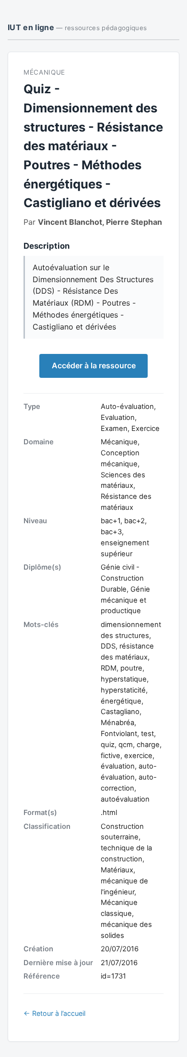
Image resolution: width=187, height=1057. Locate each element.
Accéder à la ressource (94, 365)
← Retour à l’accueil (54, 1013)
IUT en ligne (77, 27)
